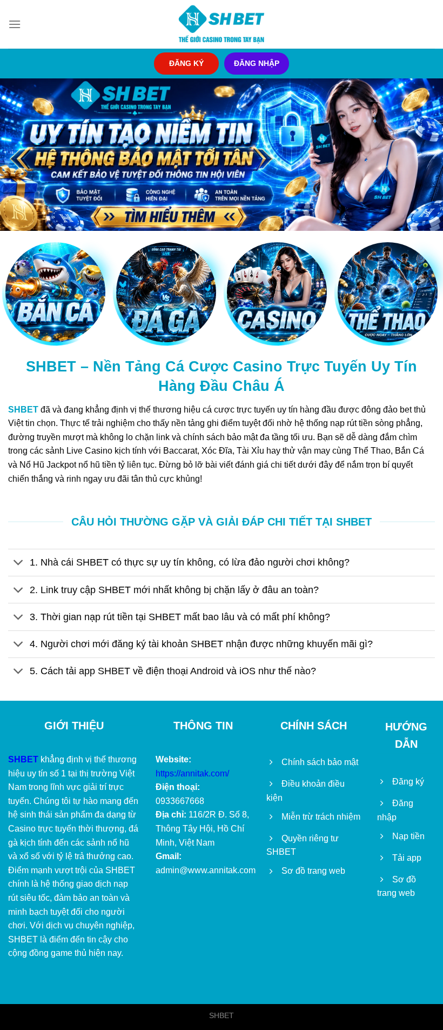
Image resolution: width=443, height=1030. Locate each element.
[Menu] (14, 24)
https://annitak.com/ (192, 773)
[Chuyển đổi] (18, 563)
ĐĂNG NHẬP (256, 63)
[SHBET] (221, 24)
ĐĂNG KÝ (186, 63)
